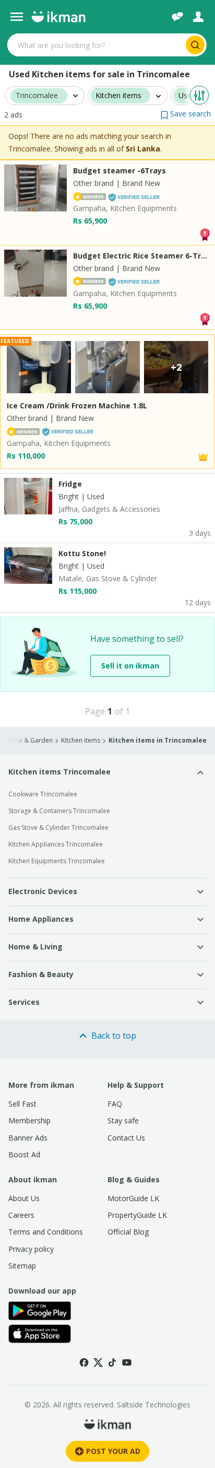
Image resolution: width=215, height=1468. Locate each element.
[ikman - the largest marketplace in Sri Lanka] (58, 16)
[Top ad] (204, 233)
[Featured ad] (203, 456)
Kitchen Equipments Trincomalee (56, 860)
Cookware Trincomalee (42, 794)
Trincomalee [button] (37, 95)
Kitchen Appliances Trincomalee (55, 844)
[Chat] (177, 16)
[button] (186, 114)
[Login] (198, 16)
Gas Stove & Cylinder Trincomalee (58, 827)
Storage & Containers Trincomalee (59, 810)
